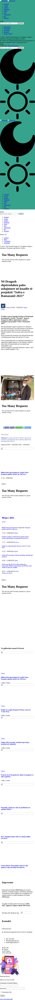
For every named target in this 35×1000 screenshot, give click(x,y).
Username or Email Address (8, 983)
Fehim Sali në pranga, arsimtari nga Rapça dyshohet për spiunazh (15, 743)
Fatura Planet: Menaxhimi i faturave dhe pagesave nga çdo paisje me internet (14, 866)
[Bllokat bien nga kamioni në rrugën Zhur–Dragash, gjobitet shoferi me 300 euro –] (17, 449)
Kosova (16, 542)
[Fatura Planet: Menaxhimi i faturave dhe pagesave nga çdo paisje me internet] (17, 843)
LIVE (4, 522)
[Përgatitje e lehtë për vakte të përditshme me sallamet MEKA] (17, 785)
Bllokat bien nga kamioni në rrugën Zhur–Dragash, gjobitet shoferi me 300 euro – (15, 473)
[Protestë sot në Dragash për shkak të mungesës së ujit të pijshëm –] (17, 750)
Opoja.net (9, 307)
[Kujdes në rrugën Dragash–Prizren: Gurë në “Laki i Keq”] (17, 685)
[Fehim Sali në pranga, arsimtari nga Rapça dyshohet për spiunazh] (17, 718)
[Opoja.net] (7, 1)
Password (3, 988)
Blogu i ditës (8, 517)
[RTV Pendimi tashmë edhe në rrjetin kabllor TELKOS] (17, 814)
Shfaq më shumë (13, 46)
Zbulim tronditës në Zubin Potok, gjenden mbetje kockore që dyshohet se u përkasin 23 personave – (15, 537)
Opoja (25, 307)
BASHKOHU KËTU (8, 441)
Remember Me (6, 992)
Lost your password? (6, 999)
